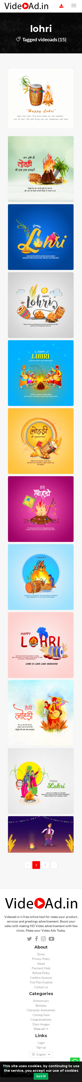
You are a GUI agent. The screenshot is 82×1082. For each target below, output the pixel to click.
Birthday (41, 1005)
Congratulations (41, 1019)
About (41, 963)
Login (41, 1043)
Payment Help (41, 968)
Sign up (41, 1047)
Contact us (41, 987)
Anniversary (41, 1001)
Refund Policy (41, 973)
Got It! (41, 1076)
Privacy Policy (41, 959)
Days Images (41, 1024)
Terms (41, 954)
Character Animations (41, 1010)
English (41, 1054)
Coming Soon (41, 1015)
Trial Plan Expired (41, 982)
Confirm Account (41, 978)
